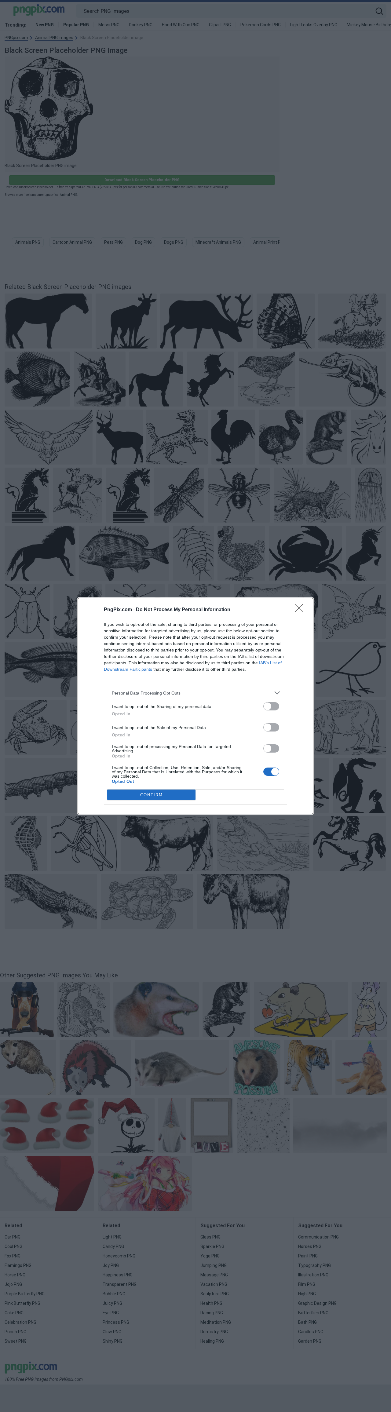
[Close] (301, 610)
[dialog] (195, 706)
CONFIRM (151, 795)
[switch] (271, 706)
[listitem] (195, 693)
